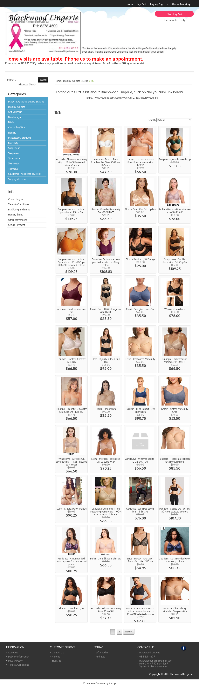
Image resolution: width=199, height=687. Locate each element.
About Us (13, 652)
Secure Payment (16, 224)
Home (130, 4)
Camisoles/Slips (16, 127)
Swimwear (13, 163)
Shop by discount (17, 179)
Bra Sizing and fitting (19, 209)
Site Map (56, 660)
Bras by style (14, 117)
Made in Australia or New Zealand (26, 101)
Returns (56, 656)
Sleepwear (13, 153)
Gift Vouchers (15, 111)
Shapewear (14, 148)
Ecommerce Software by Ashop (99, 683)
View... (71, 150)
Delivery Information (18, 656)
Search (42, 79)
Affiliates (100, 656)
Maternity (13, 143)
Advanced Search (27, 84)
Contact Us (58, 652)
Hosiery (12, 132)
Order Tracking (181, 4)
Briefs (11, 122)
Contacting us (15, 199)
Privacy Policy (15, 660)
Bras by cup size (16, 106)
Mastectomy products (19, 137)
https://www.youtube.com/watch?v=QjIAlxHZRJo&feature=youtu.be (122, 97)
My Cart (141, 4)
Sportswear (14, 158)
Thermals (13, 168)
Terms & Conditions (18, 204)
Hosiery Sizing (15, 214)
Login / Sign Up (159, 4)
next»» (128, 631)
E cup (85, 80)
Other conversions (17, 219)
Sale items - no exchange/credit (24, 173)
